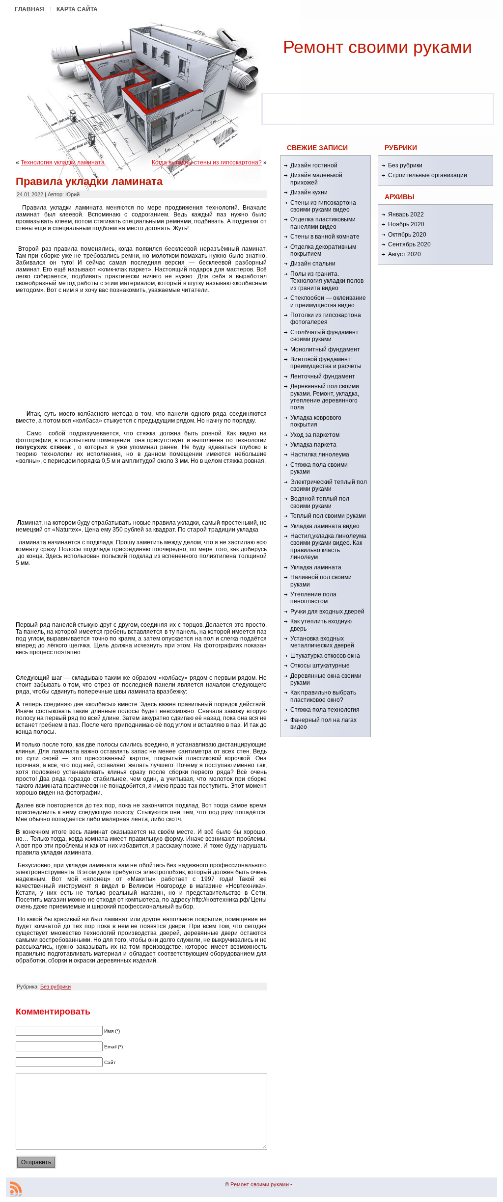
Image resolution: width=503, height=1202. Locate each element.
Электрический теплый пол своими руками (328, 485)
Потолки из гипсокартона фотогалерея (325, 318)
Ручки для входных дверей (327, 611)
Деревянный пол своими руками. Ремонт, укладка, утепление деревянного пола (324, 397)
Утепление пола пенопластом (313, 598)
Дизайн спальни (312, 263)
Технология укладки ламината (63, 162)
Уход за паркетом (314, 434)
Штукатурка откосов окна (325, 655)
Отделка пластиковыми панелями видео (323, 223)
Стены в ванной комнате (325, 236)
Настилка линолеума (319, 454)
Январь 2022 (406, 214)
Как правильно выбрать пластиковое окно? (323, 696)
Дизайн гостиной (313, 165)
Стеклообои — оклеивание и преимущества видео (328, 301)
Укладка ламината (315, 567)
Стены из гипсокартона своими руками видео (323, 206)
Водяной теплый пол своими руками (319, 502)
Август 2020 (404, 254)
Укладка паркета (313, 444)
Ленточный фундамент (322, 376)
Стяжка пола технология (325, 709)
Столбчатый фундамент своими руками (324, 336)
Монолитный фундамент (325, 349)
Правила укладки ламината (89, 181)
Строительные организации (427, 175)
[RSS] (16, 1189)
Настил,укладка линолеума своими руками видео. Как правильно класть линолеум (328, 547)
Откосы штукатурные (320, 665)
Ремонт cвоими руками (377, 47)
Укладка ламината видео (325, 526)
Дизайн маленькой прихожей (316, 179)
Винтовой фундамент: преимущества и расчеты (326, 363)
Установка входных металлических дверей (322, 642)
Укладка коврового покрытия (315, 421)
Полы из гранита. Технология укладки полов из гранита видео (326, 281)
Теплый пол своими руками (328, 515)
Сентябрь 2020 (409, 244)
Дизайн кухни (309, 192)
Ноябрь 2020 (406, 224)
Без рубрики (55, 986)
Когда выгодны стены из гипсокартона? (207, 162)
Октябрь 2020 (407, 234)
